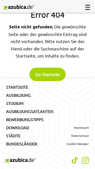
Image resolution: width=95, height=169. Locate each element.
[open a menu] (87, 7)
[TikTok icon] (75, 160)
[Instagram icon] (85, 160)
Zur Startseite (47, 74)
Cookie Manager (78, 144)
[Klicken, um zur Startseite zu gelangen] (21, 7)
